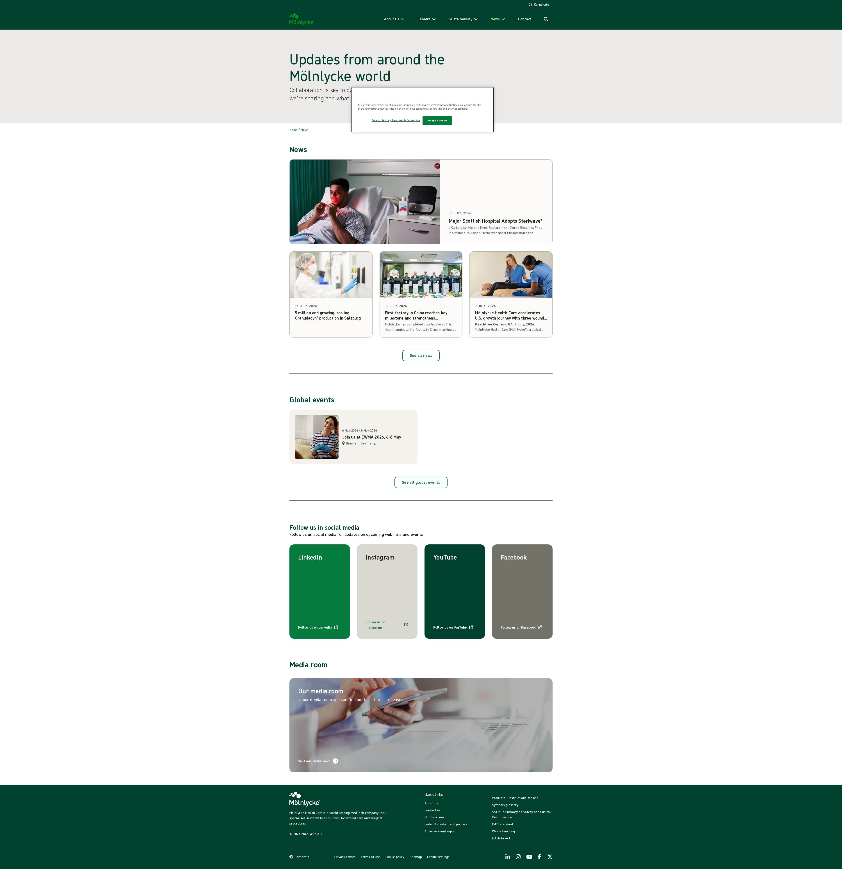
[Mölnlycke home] (301, 19)
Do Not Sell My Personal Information (396, 120)
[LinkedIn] (507, 856)
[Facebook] (539, 856)
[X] (550, 856)
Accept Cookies (437, 120)
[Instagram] (518, 856)
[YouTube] (529, 856)
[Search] (546, 19)
